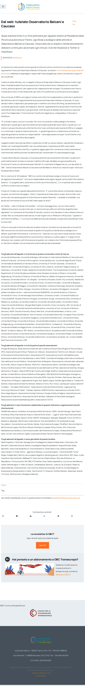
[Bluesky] (17, 516)
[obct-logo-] (41, 636)
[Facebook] (3, 516)
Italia (3, 485)
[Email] (72, 516)
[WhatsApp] (44, 516)
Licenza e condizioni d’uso (40, 673)
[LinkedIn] (31, 516)
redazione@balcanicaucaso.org (66, 498)
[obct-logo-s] (29, 3)
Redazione (17, 57)
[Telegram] (58, 516)
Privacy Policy (41, 676)
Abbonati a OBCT (63, 574)
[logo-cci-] (41, 610)
